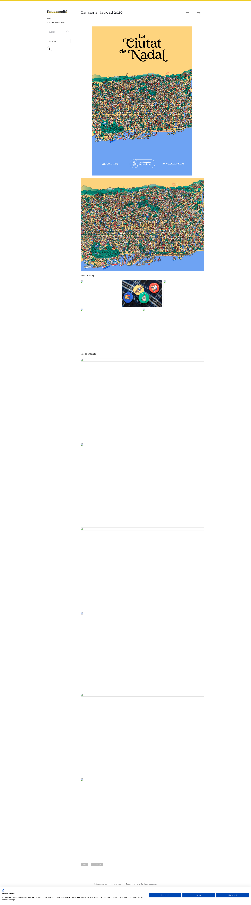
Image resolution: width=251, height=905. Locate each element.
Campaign (97, 864)
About (49, 19)
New (84, 864)
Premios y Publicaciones (56, 22)
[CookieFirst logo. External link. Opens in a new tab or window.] (3, 890)
